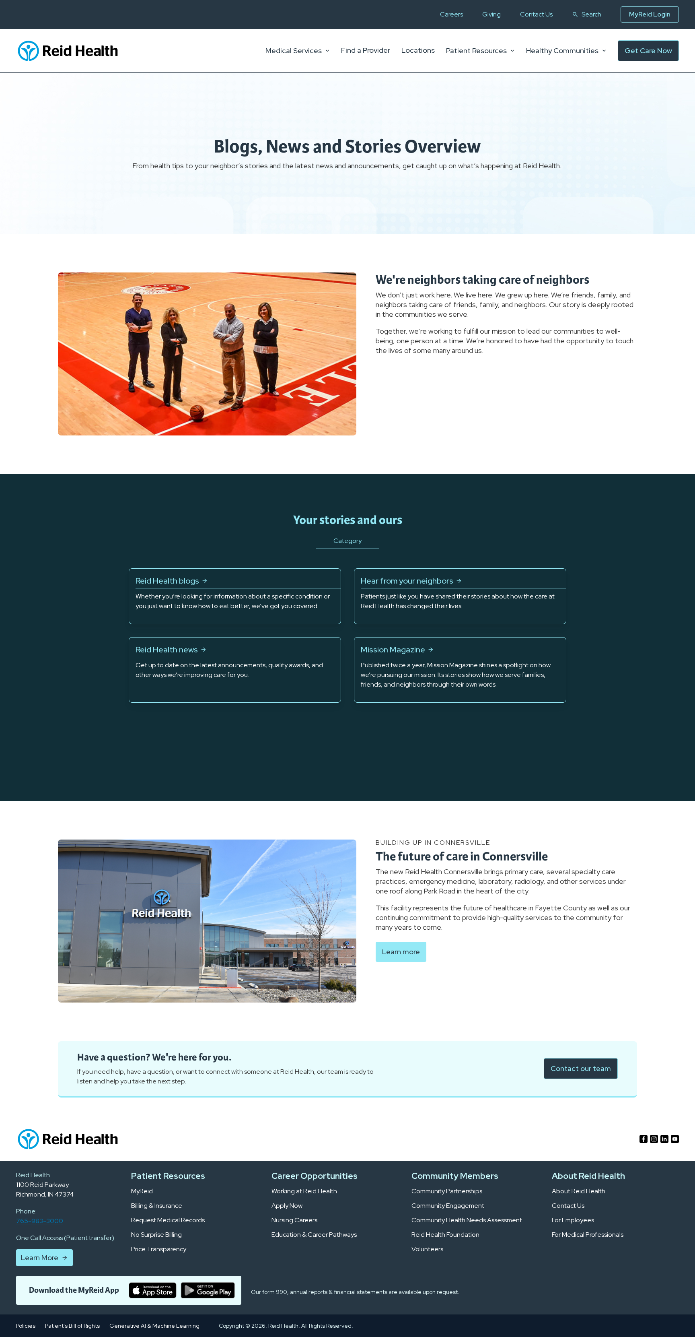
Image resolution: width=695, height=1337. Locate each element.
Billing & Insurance (156, 1206)
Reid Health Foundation (445, 1235)
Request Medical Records (168, 1220)
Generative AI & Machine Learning (154, 1326)
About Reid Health (578, 1191)
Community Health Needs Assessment (466, 1220)
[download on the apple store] (153, 1290)
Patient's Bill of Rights (72, 1326)
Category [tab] (347, 540)
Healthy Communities (562, 50)
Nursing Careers (294, 1220)
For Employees (573, 1220)
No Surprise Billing (156, 1235)
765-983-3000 (39, 1221)
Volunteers (427, 1249)
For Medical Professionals (587, 1235)
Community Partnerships (446, 1191)
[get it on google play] (208, 1290)
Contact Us (536, 14)
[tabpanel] (347, 635)
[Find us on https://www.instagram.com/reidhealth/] (654, 1139)
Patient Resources (476, 50)
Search (591, 14)
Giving (491, 14)
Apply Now (286, 1206)
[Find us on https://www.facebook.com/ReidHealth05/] (643, 1139)
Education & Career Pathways (314, 1235)
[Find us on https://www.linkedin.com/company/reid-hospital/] (664, 1139)
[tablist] (347, 551)
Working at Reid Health (304, 1191)
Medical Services (293, 50)
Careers (451, 14)
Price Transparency (158, 1249)
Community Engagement (447, 1206)
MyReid (142, 1191)
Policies (25, 1326)
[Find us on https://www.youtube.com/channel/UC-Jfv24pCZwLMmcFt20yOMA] (675, 1139)
